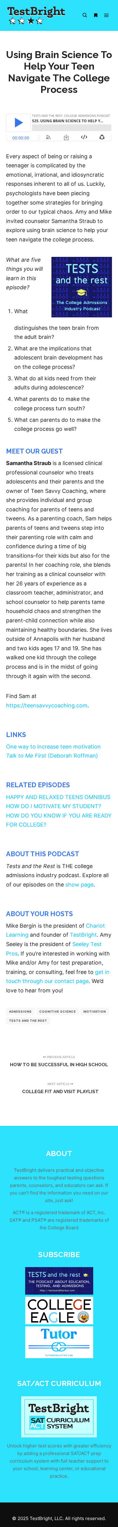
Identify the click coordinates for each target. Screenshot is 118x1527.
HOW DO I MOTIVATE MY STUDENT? (53, 806)
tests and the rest (28, 1020)
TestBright (83, 935)
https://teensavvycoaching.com (46, 705)
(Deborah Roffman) (52, 755)
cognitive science (57, 1011)
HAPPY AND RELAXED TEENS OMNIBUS (58, 797)
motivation (95, 1011)
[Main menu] (106, 15)
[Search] (84, 15)
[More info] (95, 15)
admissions (20, 1011)
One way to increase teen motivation (53, 746)
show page (79, 884)
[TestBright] (36, 15)
